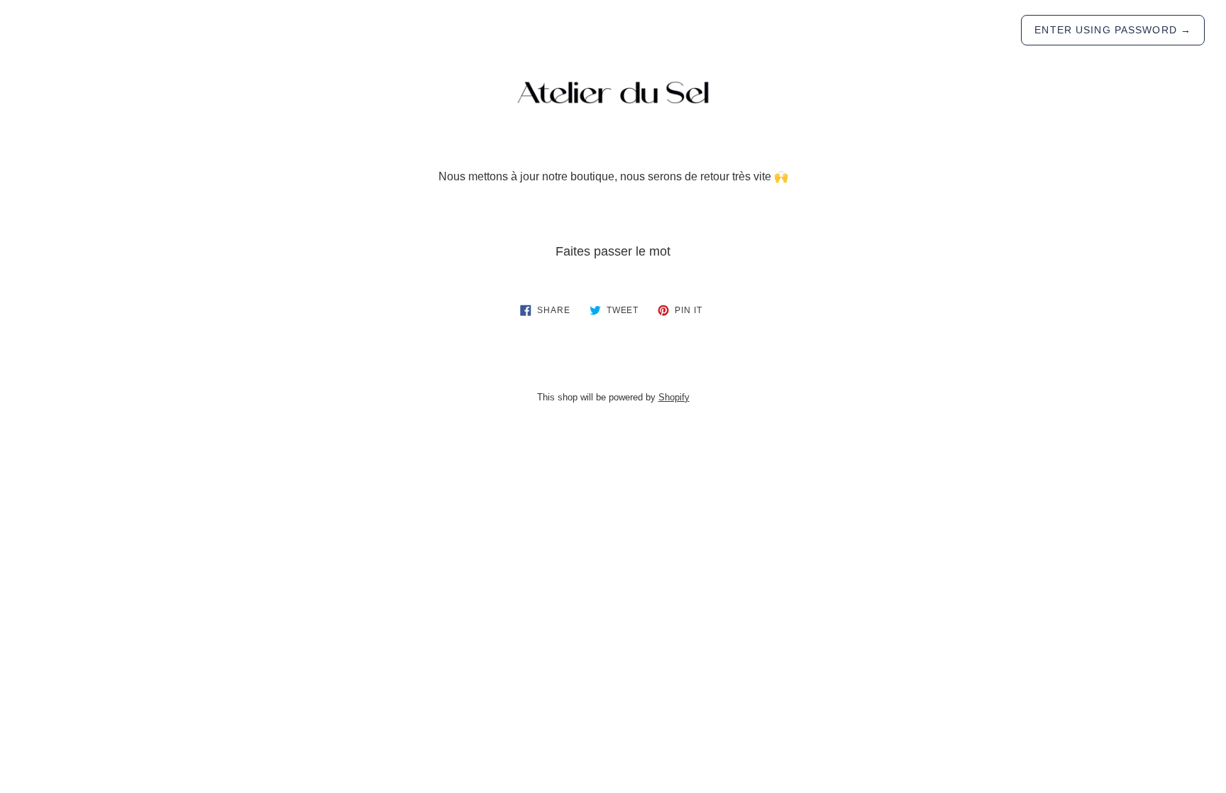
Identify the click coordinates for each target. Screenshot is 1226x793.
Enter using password (1112, 29)
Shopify (674, 397)
